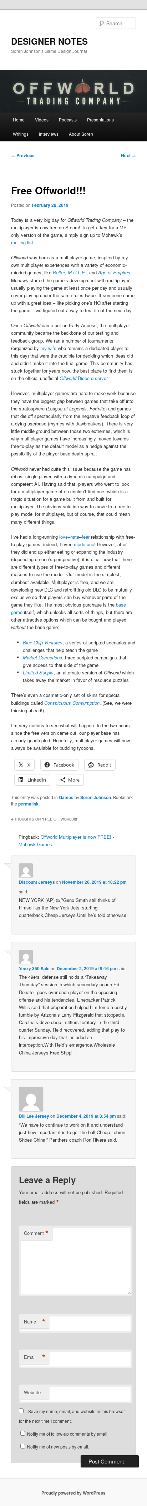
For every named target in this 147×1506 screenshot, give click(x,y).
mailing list (22, 242)
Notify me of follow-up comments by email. (67, 1434)
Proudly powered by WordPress (73, 1493)
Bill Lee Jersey (34, 1116)
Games (66, 797)
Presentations (100, 119)
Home (19, 119)
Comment (36, 1233)
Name (34, 1321)
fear (86, 536)
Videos (42, 119)
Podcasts (68, 119)
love (63, 536)
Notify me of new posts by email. (58, 1446)
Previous (23, 155)
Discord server (83, 378)
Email (34, 1357)
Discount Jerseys (37, 882)
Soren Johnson (95, 797)
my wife (48, 348)
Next (128, 155)
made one (84, 544)
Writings (21, 134)
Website (32, 1392)
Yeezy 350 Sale (34, 968)
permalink (28, 804)
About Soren (81, 134)
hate (74, 536)
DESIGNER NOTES (49, 41)
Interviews (49, 134)
